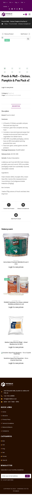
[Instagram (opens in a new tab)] (17, 9)
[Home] (2, 24)
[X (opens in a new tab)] (10, 9)
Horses (5, 6)
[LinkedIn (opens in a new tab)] (19, 9)
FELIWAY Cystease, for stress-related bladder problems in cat (16, 303)
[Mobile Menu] (28, 14)
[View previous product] (3, 34)
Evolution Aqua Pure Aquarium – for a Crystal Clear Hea (16, 359)
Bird (4, 2)
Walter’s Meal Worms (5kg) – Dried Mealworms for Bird (16, 343)
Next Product (24, 34)
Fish (22, 2)
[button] (30, 239)
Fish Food (16, 357)
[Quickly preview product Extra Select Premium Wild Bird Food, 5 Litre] (30, 235)
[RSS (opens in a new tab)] (22, 9)
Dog (16, 2)
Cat (10, 2)
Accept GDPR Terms (8, 480)
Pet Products (9, 95)
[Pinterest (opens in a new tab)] (14, 9)
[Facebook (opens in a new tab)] (12, 9)
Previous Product (9, 34)
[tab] (16, 106)
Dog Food (11, 93)
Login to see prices (7, 87)
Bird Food (16, 260)
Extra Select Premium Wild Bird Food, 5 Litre (16, 263)
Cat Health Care (16, 301)
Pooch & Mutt (17, 95)
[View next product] (29, 34)
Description (16, 106)
